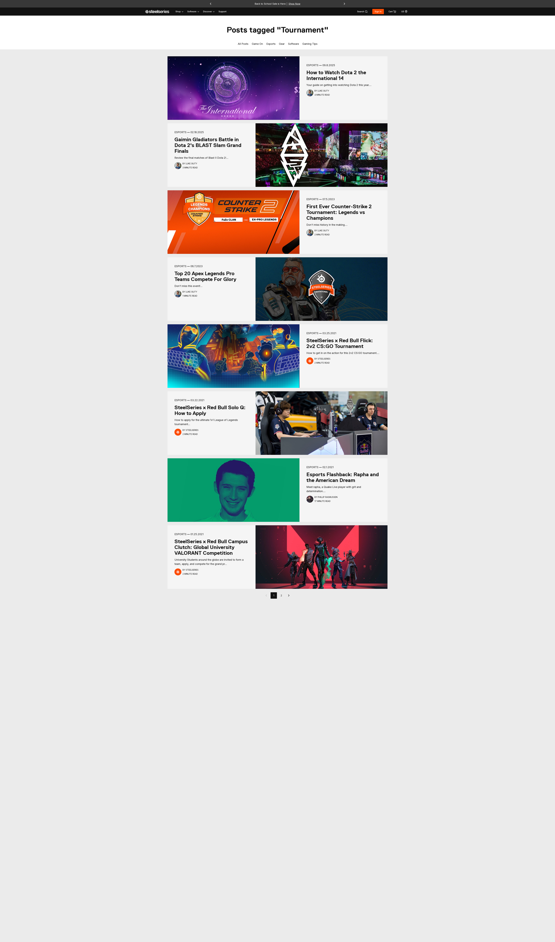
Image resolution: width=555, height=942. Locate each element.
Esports (270, 43)
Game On (257, 43)
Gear (282, 43)
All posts (243, 43)
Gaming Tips (309, 43)
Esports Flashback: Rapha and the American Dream (342, 477)
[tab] (362, 12)
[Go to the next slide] (344, 3)
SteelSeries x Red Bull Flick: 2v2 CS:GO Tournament (339, 343)
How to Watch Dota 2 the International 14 (336, 75)
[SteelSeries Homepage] (159, 11)
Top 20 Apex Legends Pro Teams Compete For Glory (205, 276)
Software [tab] (191, 11)
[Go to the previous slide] (210, 3)
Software (293, 43)
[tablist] (195, 12)
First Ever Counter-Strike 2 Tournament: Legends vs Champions (339, 212)
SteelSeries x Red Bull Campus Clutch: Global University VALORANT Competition (211, 547)
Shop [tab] (178, 11)
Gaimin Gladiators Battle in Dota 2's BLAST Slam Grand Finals (207, 145)
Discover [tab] (207, 11)
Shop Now (294, 3)
